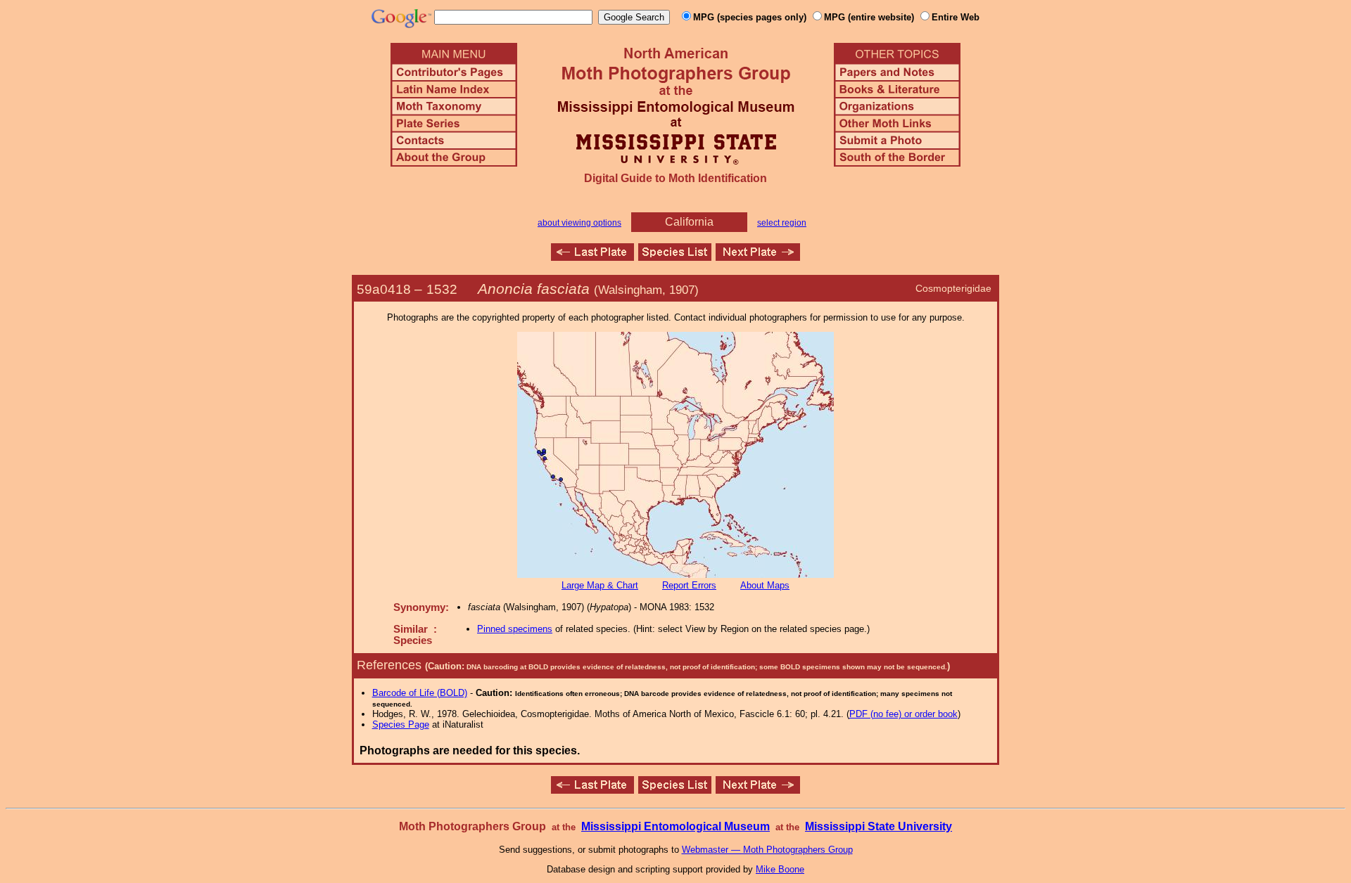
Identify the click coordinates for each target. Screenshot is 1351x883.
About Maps (764, 585)
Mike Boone (780, 869)
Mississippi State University (878, 826)
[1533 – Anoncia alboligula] (758, 257)
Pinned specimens (514, 629)
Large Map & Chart (600, 585)
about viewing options (579, 223)
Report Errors (689, 585)
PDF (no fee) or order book (903, 714)
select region (781, 223)
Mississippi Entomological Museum (675, 826)
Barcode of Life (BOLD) (419, 693)
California (689, 222)
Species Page (400, 724)
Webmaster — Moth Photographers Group (767, 849)
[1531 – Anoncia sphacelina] (592, 257)
